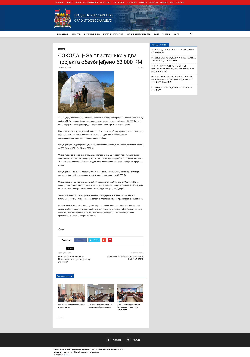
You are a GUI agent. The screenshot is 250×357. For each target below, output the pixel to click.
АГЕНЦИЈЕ (164, 2)
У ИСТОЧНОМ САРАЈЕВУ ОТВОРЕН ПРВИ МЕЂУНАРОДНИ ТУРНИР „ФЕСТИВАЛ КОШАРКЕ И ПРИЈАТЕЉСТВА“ (173, 68)
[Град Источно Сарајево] (125, 18)
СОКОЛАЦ (76, 34)
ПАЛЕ (156, 34)
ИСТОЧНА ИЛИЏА (92, 34)
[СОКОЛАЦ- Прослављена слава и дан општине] (71, 293)
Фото (176, 34)
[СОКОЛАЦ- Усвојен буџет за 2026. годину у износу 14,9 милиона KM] (130, 293)
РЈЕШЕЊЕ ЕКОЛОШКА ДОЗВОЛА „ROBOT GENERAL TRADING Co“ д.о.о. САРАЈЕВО (173, 59)
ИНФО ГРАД (62, 34)
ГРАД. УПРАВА (118, 2)
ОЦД (172, 2)
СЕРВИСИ (143, 2)
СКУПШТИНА (105, 2)
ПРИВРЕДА (153, 2)
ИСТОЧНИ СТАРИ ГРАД (113, 34)
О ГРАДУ (69, 2)
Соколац (61, 49)
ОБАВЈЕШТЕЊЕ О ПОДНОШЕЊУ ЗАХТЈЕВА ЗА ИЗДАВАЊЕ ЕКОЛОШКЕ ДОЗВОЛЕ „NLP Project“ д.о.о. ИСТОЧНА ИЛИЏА (172, 79)
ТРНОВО (166, 34)
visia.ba (66, 354)
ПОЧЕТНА (59, 2)
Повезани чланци (64, 276)
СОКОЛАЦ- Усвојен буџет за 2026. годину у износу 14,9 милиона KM (128, 307)
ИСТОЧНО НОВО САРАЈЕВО (139, 34)
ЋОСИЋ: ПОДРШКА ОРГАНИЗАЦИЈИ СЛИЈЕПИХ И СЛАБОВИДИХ (172, 51)
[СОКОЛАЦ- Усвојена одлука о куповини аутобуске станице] (101, 293)
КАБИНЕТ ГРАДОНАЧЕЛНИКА (86, 2)
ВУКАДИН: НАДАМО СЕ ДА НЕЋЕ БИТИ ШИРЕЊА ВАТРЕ (125, 257)
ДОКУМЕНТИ (132, 2)
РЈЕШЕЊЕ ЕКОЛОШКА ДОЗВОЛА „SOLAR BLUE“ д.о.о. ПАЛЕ (172, 88)
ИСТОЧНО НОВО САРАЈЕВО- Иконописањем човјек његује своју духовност (74, 259)
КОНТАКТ (180, 2)
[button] (191, 34)
